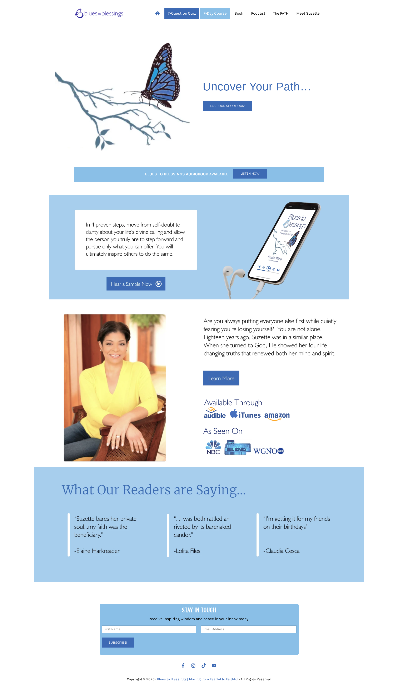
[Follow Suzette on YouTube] (215, 665)
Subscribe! (118, 642)
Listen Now (250, 173)
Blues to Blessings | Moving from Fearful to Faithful (197, 679)
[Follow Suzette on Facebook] (183, 665)
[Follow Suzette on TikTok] (204, 665)
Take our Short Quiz (227, 106)
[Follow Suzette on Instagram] (194, 665)
